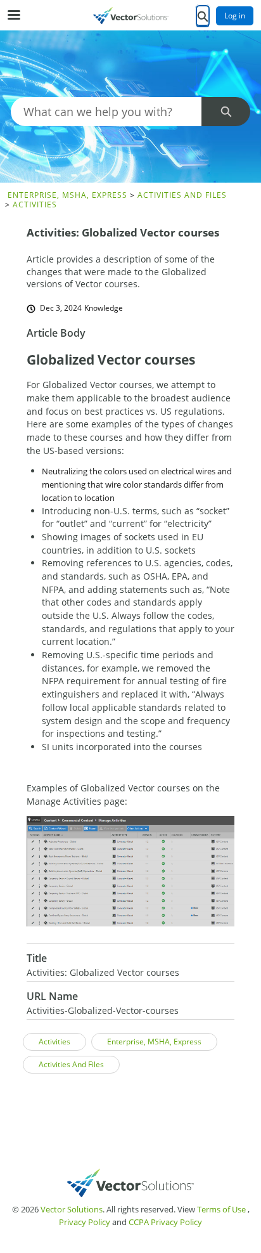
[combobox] (106, 111)
